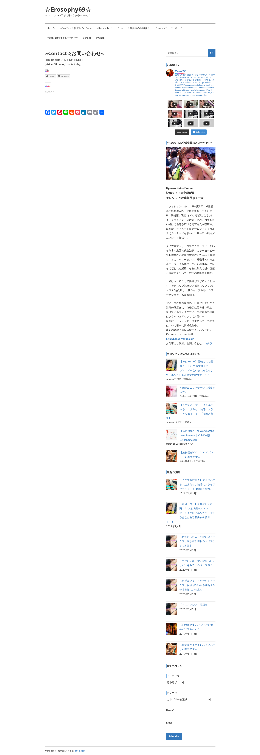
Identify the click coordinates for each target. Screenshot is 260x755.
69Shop (100, 37)
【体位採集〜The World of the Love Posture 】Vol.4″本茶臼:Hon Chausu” (197, 435)
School (87, 37)
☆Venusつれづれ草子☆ (169, 28)
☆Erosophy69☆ (68, 9)
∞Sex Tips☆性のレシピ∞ (74, 28)
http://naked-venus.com (180, 338)
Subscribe (200, 132)
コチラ (208, 343)
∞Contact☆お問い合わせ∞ (62, 37)
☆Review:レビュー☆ (108, 28)
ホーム (51, 28)
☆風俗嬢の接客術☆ (138, 28)
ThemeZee (80, 750)
